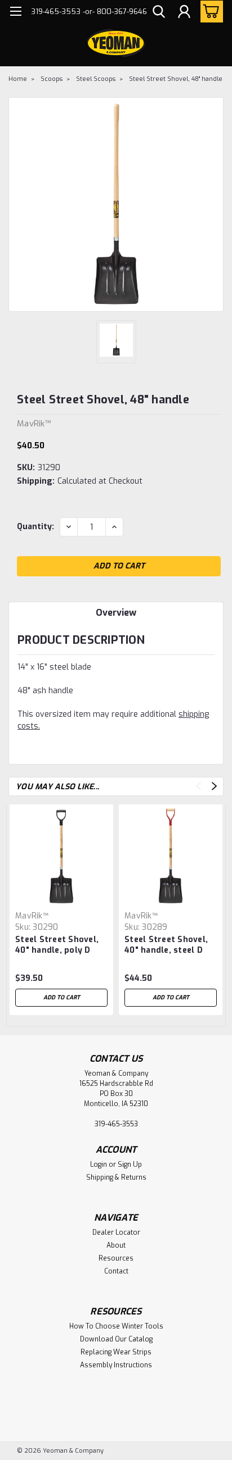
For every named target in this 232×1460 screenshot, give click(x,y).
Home (17, 79)
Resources (116, 1258)
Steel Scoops (95, 79)
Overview (116, 612)
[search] (158, 12)
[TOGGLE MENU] (15, 12)
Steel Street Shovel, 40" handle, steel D (166, 945)
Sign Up (130, 1164)
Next (214, 786)
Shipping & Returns (116, 1177)
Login (98, 1164)
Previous (198, 786)
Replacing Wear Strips (116, 1352)
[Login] (184, 12)
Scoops (52, 79)
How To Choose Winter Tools (116, 1326)
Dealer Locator (116, 1232)
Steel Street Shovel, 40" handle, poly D (57, 945)
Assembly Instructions (116, 1365)
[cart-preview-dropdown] (209, 11)
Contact (116, 1271)
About (116, 1245)
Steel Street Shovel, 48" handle (175, 79)
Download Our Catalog (116, 1339)
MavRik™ (31, 916)
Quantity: (35, 526)
